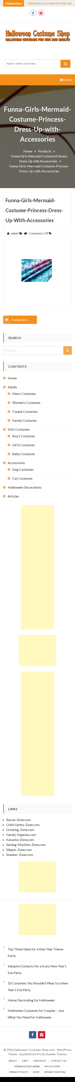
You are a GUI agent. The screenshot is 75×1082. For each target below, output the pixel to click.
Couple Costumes (25, 411)
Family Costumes (24, 420)
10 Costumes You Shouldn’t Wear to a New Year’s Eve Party (38, 986)
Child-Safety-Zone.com (23, 825)
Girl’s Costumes (23, 445)
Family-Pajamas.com (21, 835)
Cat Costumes (22, 478)
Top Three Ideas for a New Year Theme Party (35, 952)
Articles (13, 496)
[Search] (65, 64)
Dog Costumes (23, 469)
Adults (12, 387)
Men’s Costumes (24, 394)
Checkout (39, 1060)
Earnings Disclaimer (27, 1066)
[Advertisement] (37, 567)
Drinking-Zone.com (20, 830)
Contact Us (58, 1060)
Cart (25, 1060)
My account (53, 1066)
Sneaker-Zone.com (19, 855)
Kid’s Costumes (19, 429)
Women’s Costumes (26, 402)
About (13, 1060)
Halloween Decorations (24, 487)
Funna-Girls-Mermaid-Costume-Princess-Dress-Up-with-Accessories (34, 210)
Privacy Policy (18, 1072)
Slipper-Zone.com (19, 850)
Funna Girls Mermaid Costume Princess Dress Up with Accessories (24, 320)
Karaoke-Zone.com (20, 840)
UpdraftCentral (55, 1072)
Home (12, 378)
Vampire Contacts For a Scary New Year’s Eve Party (37, 969)
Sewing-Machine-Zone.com (26, 845)
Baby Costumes (23, 454)
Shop (36, 1072)
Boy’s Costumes (23, 436)
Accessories (16, 463)
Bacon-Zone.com (18, 820)
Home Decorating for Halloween (31, 1000)
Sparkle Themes (56, 1054)
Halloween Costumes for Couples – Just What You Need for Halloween (36, 1013)
